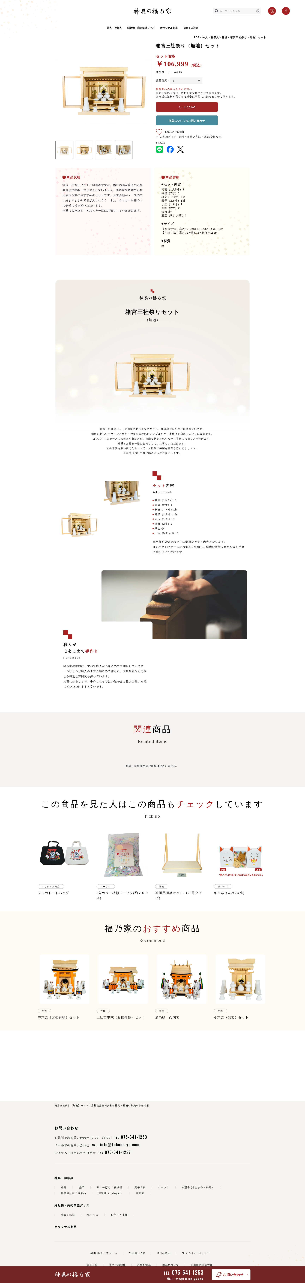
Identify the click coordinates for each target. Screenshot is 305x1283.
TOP (197, 37)
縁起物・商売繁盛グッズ (141, 27)
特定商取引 (164, 1253)
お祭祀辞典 (144, 1265)
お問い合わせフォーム (103, 1253)
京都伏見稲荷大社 (201, 1265)
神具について (170, 1265)
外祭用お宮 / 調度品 (73, 1193)
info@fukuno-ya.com (189, 1279)
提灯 (81, 1187)
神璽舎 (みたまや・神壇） (198, 1187)
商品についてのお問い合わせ (187, 120)
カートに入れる (187, 107)
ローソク (163, 1187)
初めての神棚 (190, 27)
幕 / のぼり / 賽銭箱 (109, 1187)
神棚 (225, 37)
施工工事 (92, 1265)
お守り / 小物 (119, 1214)
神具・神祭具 (114, 27)
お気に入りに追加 (174, 131)
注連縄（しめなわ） (110, 1193)
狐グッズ (92, 1214)
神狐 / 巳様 (68, 1214)
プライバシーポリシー (196, 1253)
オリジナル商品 (169, 27)
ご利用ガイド (137, 1253)
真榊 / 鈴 (140, 1187)
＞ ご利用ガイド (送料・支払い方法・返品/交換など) (189, 136)
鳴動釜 (140, 1193)
